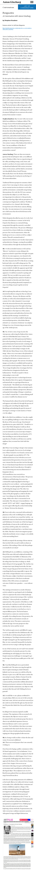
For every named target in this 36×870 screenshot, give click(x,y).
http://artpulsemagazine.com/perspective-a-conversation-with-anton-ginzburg (17, 29)
